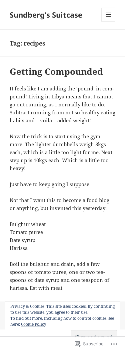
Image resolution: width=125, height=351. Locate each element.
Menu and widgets (108, 21)
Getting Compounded (56, 71)
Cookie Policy (33, 324)
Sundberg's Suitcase (46, 15)
